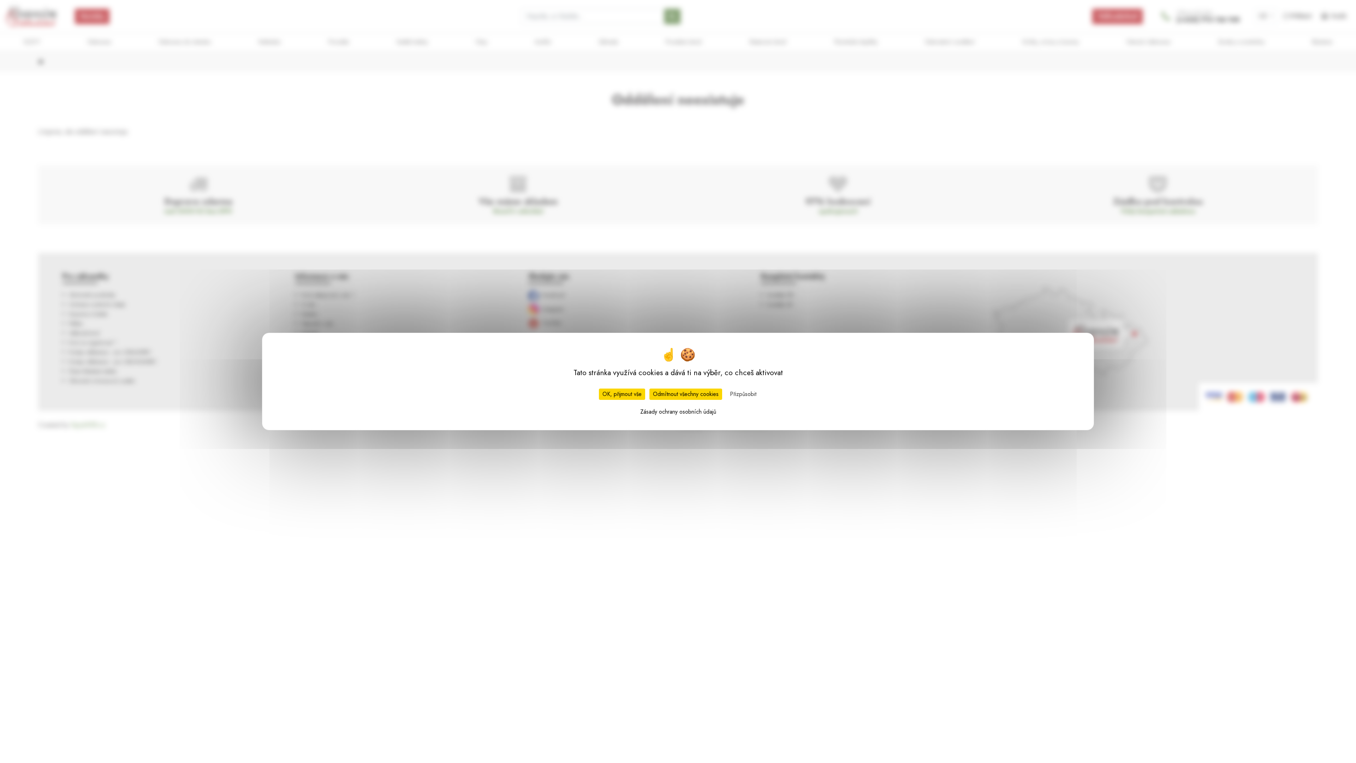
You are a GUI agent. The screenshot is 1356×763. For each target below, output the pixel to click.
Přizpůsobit (743, 394)
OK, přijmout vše (622, 394)
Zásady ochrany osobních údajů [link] (678, 412)
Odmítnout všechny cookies (686, 394)
